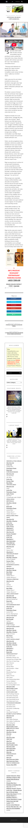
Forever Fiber (10, 480)
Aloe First (9, 716)
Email (14, 314)
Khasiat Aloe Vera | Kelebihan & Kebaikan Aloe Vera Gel (13, 783)
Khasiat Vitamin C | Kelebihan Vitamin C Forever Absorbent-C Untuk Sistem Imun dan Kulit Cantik (13, 798)
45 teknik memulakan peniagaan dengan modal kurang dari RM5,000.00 (14, 333)
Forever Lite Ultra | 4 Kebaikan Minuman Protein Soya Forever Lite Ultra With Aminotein (14, 409)
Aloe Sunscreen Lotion (12, 758)
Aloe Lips (8, 732)
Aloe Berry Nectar (11, 501)
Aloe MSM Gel (10, 541)
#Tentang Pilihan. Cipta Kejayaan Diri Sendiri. (14, 325)
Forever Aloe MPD (11, 763)
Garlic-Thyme (10, 492)
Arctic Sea (9, 463)
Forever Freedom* (11, 532)
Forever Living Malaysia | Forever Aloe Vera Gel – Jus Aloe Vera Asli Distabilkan (13, 805)
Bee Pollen (9, 481)
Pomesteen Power (11, 467)
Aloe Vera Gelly (10, 685)
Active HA (9, 534)
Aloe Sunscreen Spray (12, 760)
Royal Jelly (9, 469)
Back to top (13, 818)
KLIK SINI (16, 286)
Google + (14, 308)
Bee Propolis (9, 523)
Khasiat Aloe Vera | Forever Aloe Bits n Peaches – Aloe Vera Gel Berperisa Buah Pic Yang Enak (14, 440)
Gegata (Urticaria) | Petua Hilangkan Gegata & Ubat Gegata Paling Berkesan (13, 776)
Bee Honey (9, 634)
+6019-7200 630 (14, 280)
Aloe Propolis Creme (12, 687)
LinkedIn (14, 311)
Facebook (14, 298)
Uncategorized (10, 15)
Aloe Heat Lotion (11, 540)
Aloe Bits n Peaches (11, 520)
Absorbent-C (9, 527)
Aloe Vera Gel (10, 461)
